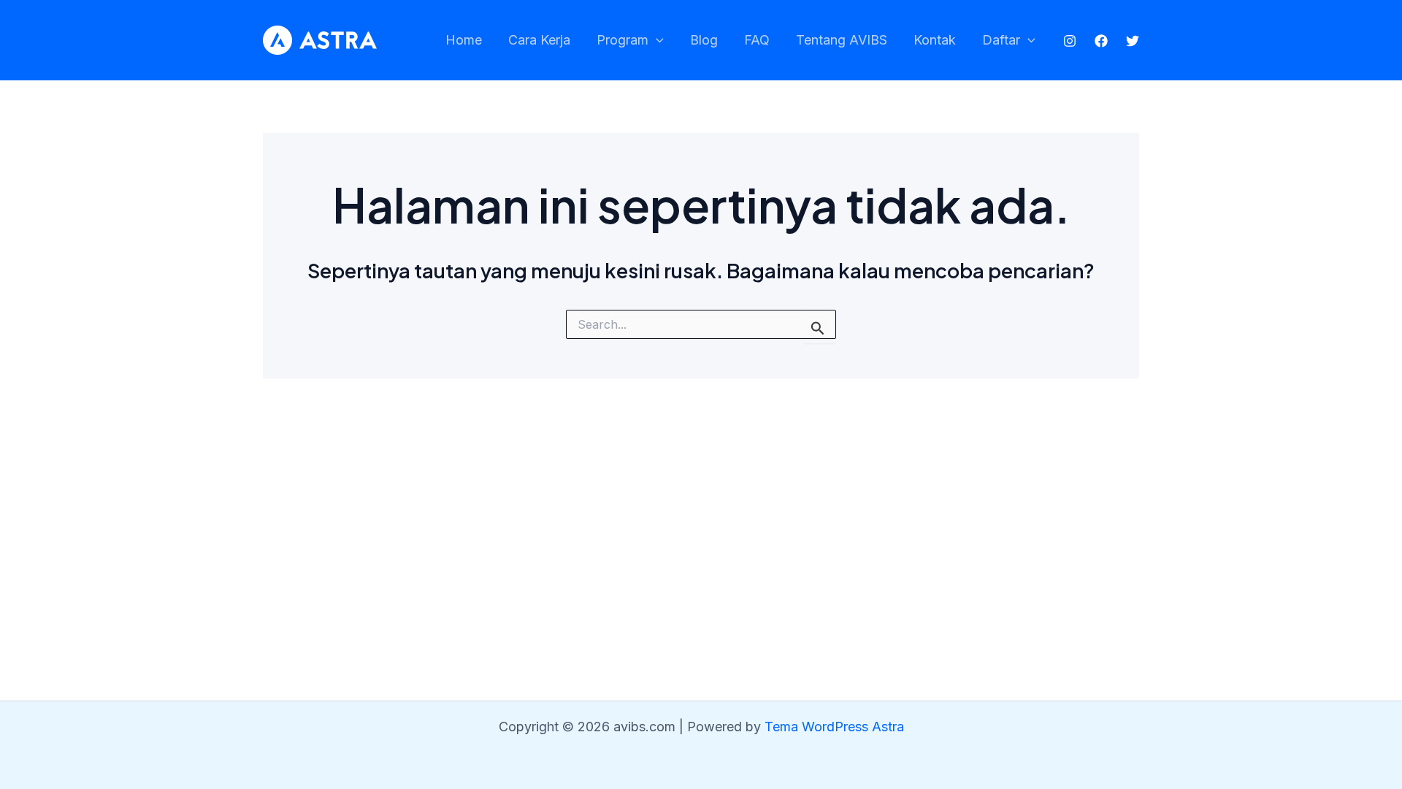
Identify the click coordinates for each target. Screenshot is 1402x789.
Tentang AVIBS (841, 39)
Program (622, 39)
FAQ (757, 39)
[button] (656, 40)
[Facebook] (1101, 40)
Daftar (1001, 39)
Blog (704, 39)
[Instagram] (1069, 40)
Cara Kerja (539, 39)
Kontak (934, 39)
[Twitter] (1132, 40)
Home (463, 39)
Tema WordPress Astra (834, 726)
